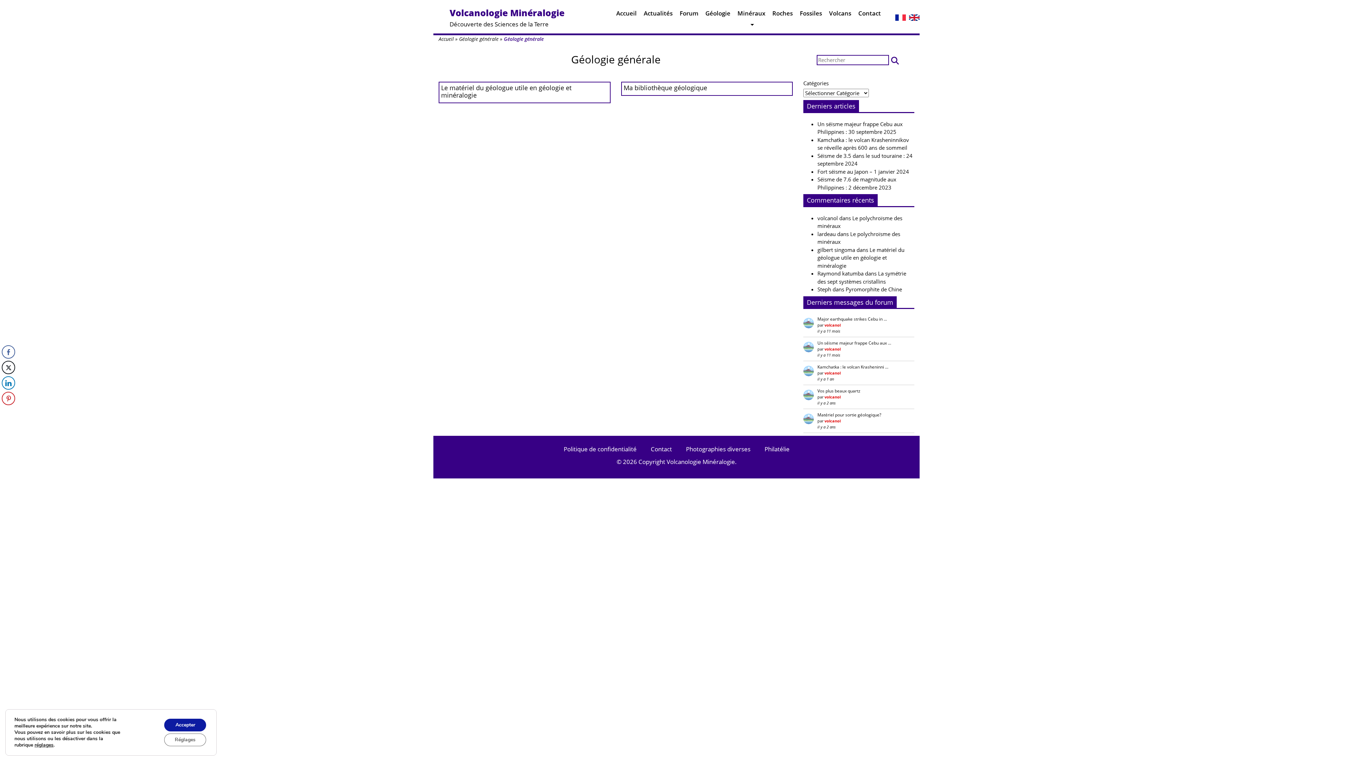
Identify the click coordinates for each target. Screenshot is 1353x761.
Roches (782, 13)
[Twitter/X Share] (8, 367)
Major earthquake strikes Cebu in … (852, 319)
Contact (869, 13)
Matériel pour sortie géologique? (849, 415)
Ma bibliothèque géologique (665, 87)
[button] (895, 60)
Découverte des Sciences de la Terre (507, 17)
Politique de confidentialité (600, 449)
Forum (689, 13)
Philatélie (777, 449)
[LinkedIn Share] (8, 383)
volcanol (827, 218)
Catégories (816, 83)
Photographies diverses (718, 449)
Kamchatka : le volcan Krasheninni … (852, 367)
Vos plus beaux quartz (838, 391)
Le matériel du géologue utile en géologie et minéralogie (506, 91)
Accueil (626, 13)
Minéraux (751, 13)
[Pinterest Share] (8, 398)
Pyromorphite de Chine (874, 289)
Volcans (840, 13)
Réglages (185, 739)
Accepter (185, 725)
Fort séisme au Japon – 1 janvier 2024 (863, 171)
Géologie (717, 13)
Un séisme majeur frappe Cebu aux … (854, 343)
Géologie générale (479, 39)
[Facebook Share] (8, 352)
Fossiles (811, 13)
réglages (44, 745)
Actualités (658, 13)
